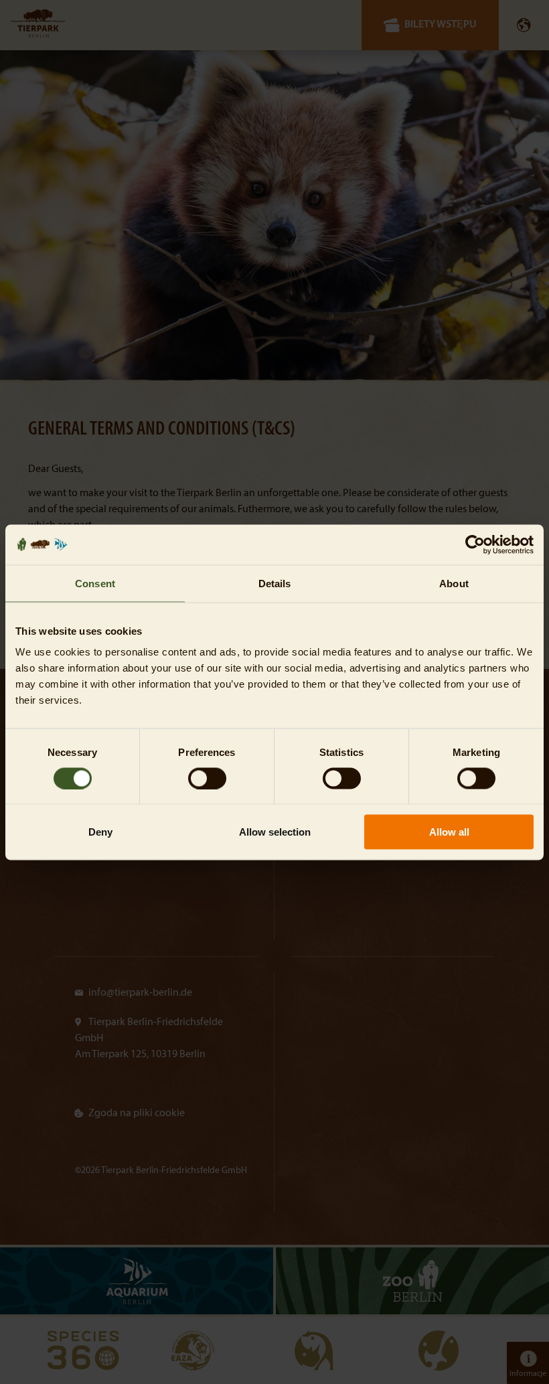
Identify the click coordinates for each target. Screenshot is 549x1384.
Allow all (449, 832)
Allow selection (275, 832)
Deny (100, 832)
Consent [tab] (95, 583)
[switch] (207, 778)
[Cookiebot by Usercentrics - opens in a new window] (475, 544)
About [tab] (454, 583)
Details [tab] (274, 583)
